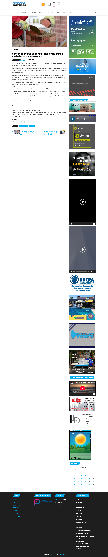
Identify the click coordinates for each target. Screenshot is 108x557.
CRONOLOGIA (50, 12)
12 (78, 479)
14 (85, 479)
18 (74, 482)
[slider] (81, 271)
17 (70, 482)
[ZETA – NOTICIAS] (13, 12)
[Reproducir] (71, 224)
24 (70, 485)
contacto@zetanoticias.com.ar (62, 505)
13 (81, 479)
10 (70, 479)
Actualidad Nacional (23, 126)
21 (85, 482)
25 (74, 485)
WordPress (53, 554)
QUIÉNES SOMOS (67, 12)
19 (78, 482)
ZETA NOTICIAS (32, 59)
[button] (83, 66)
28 (85, 485)
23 (93, 482)
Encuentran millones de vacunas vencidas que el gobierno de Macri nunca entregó (51, 133)
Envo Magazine (63, 554)
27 (81, 485)
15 (89, 479)
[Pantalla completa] (94, 224)
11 (74, 479)
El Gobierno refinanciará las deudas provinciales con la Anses (26, 133)
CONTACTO (58, 12)
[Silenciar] (91, 224)
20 (81, 482)
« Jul (70, 490)
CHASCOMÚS (24, 12)
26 (78, 485)
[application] (82, 66)
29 (89, 485)
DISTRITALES (42, 12)
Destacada (32, 126)
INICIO (17, 12)
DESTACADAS (33, 12)
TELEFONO (57, 499)
